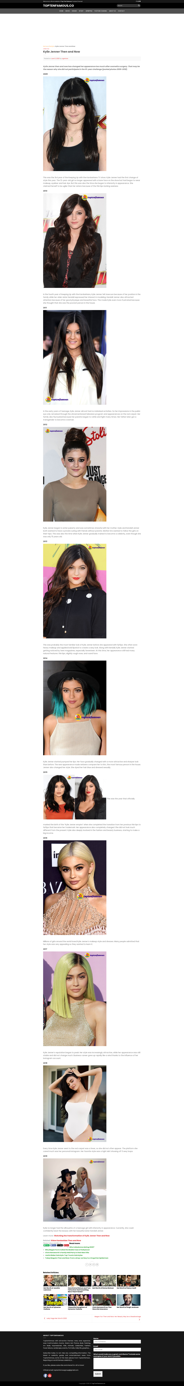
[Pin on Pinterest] (97, 1264)
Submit (98, 1374)
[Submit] (138, 5)
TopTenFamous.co (56, 5)
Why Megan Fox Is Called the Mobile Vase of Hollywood (67, 1250)
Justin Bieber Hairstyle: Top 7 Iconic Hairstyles (64, 1255)
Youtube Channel (100, 11)
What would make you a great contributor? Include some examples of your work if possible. (116, 1355)
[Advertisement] (92, 28)
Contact (121, 11)
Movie (67, 11)
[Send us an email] (138, 1)
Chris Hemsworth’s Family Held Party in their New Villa (67, 1252)
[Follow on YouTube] (139, 1)
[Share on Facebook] (86, 1264)
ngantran (65, 58)
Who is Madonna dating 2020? (81, 1247)
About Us (112, 11)
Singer (74, 11)
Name (96, 1339)
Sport (81, 11)
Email (96, 1346)
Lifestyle (89, 11)
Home (61, 11)
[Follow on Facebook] (136, 1)
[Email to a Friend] (93, 1264)
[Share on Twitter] (90, 1264)
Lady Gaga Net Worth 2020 (56, 1318)
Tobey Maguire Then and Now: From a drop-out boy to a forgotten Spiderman (76, 1258)
